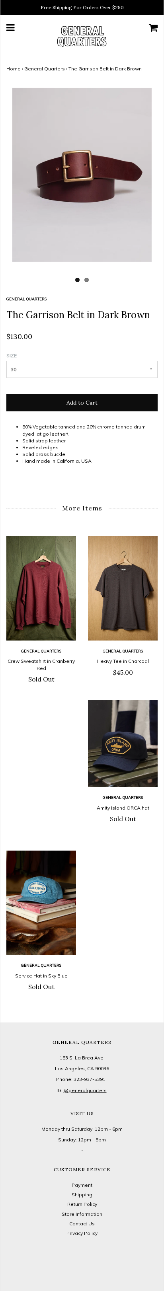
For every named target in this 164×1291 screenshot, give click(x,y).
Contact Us (82, 1224)
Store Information (82, 1214)
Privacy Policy (82, 1233)
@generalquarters (85, 1090)
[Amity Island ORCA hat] (123, 743)
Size (11, 355)
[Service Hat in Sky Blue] (41, 903)
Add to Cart (82, 402)
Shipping (82, 1195)
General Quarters (44, 69)
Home (13, 69)
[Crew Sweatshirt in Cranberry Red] (41, 588)
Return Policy (82, 1204)
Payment (82, 1185)
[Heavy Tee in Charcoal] (123, 588)
